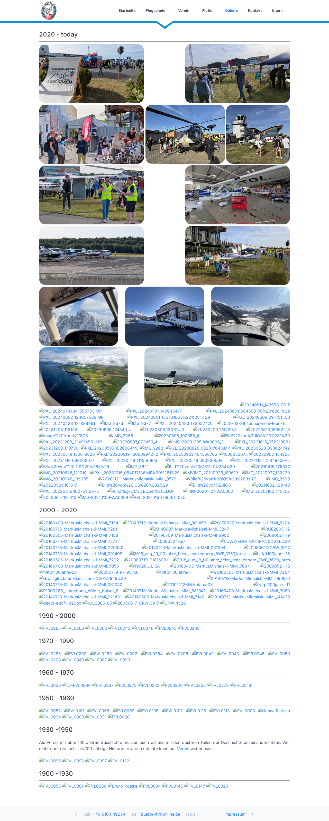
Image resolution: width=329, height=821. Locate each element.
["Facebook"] (210, 814)
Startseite (126, 10)
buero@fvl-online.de (160, 814)
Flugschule (155, 10)
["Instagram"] (203, 814)
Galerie (231, 10)
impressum (234, 814)
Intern (277, 10)
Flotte (207, 10)
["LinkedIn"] (218, 814)
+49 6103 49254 (109, 814)
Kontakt (255, 10)
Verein (183, 10)
